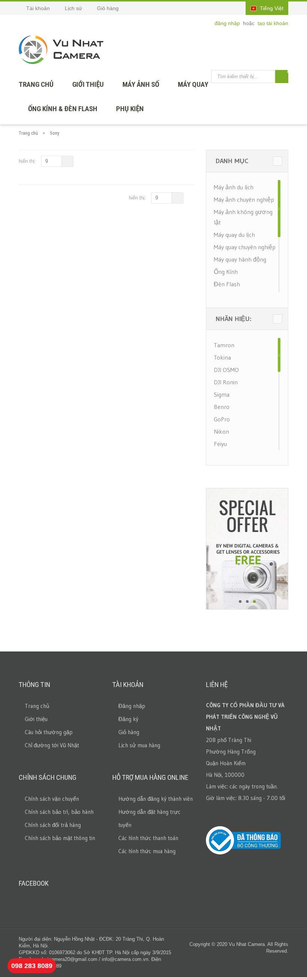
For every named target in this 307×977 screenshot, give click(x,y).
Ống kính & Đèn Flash (62, 108)
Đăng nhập (131, 705)
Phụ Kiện (130, 108)
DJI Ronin (226, 382)
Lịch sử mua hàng (139, 745)
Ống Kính (226, 271)
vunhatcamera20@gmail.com (65, 959)
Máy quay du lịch (234, 234)
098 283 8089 (31, 966)
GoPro (222, 419)
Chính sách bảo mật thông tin (60, 838)
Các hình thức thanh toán (148, 838)
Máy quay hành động (240, 259)
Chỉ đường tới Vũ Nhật (52, 745)
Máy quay (193, 84)
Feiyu (220, 444)
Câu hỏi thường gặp (49, 732)
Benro (222, 406)
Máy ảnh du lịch (233, 187)
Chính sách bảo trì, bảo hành (59, 811)
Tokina (222, 357)
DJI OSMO (226, 369)
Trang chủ (28, 133)
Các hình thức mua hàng (147, 851)
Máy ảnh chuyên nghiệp (244, 199)
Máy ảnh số (140, 84)
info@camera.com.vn (125, 959)
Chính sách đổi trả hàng (53, 824)
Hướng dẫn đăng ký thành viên (155, 798)
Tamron (224, 345)
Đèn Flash (227, 284)
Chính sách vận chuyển (52, 798)
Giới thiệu (88, 84)
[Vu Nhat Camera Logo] (61, 50)
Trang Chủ (36, 84)
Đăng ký (128, 719)
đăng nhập (228, 23)
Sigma (222, 394)
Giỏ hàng (128, 732)
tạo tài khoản (273, 23)
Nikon (221, 431)
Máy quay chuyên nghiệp (245, 247)
